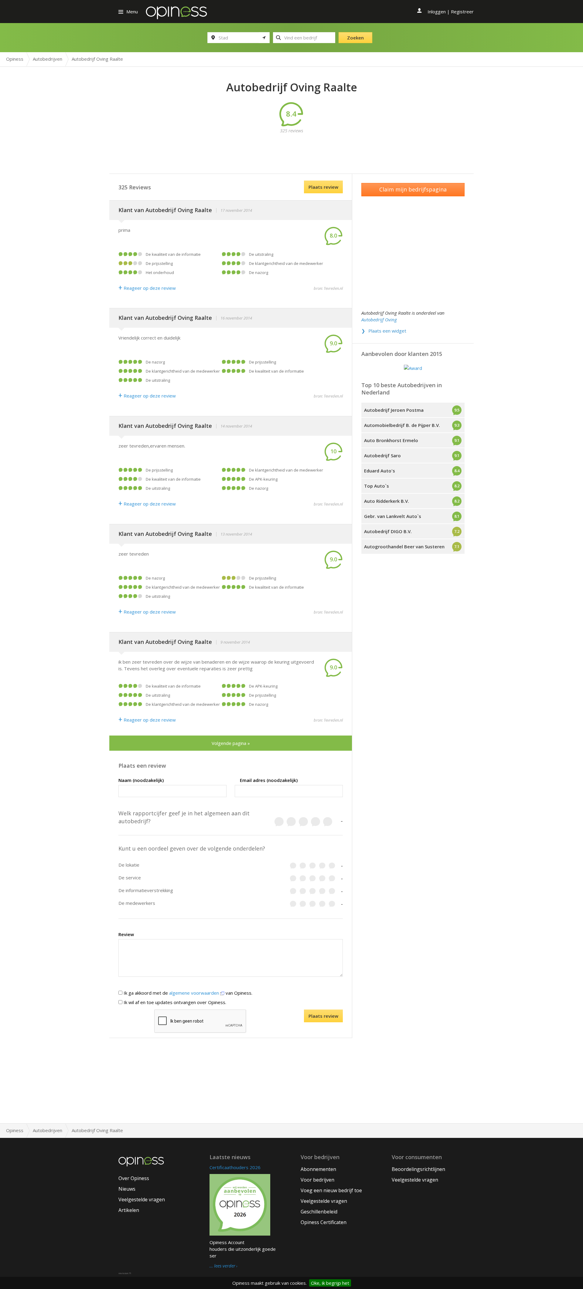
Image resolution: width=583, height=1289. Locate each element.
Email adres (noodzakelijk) (269, 780)
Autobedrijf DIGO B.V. (388, 531)
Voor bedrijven (317, 1179)
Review (126, 934)
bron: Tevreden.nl (328, 288)
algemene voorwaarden (194, 993)
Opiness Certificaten (323, 1222)
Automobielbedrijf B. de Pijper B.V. (402, 425)
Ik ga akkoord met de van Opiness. (187, 993)
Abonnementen (318, 1169)
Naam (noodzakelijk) (141, 780)
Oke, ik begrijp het (330, 1283)
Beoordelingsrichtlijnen (418, 1169)
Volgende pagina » (231, 743)
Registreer (462, 11)
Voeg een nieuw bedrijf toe (331, 1190)
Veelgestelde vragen (141, 1199)
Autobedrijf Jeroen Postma (394, 410)
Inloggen (437, 11)
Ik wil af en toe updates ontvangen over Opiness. (174, 1002)
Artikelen (128, 1210)
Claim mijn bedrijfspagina (413, 189)
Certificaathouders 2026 (235, 1167)
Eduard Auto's (379, 471)
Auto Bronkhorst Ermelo (391, 440)
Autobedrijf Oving (379, 319)
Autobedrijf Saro (382, 455)
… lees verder (222, 1266)
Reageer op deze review (147, 288)
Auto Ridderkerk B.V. (386, 501)
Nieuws (126, 1189)
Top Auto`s (376, 486)
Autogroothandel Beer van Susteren (404, 546)
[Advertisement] (291, 147)
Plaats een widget (387, 331)
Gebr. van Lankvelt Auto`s (392, 516)
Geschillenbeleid (319, 1211)
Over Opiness (133, 1178)
